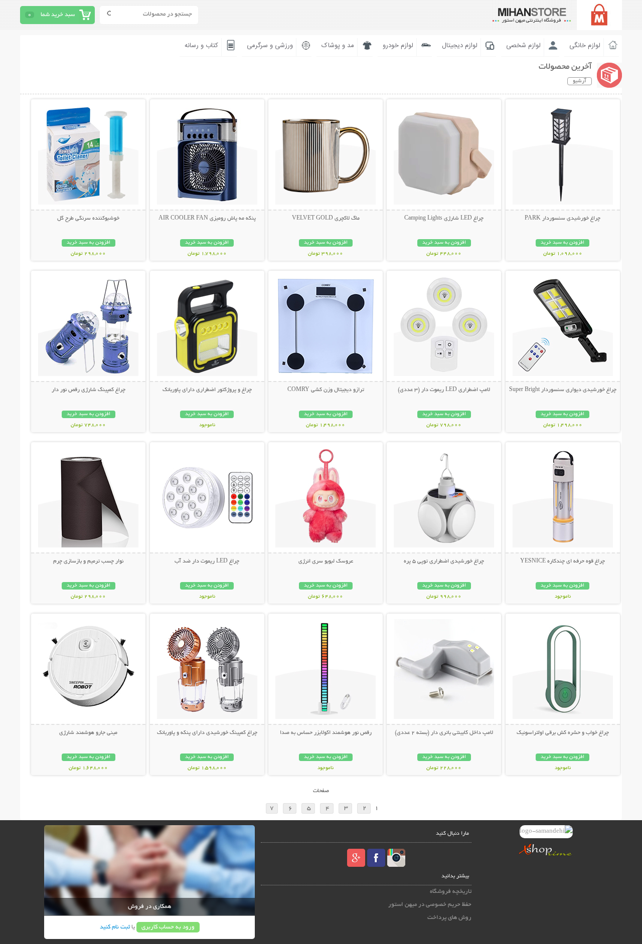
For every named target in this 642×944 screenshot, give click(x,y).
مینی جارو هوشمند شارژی (88, 733)
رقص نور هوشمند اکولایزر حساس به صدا (326, 733)
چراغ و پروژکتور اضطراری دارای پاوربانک (207, 390)
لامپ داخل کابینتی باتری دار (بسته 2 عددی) (444, 733)
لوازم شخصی (523, 45)
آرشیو (579, 81)
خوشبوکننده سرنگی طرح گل (88, 219)
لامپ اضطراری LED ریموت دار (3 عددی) (444, 390)
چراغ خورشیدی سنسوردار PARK (562, 219)
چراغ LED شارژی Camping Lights (444, 219)
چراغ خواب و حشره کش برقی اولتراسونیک (563, 733)
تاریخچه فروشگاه (450, 891)
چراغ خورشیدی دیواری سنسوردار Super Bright (562, 390)
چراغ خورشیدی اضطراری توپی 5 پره (444, 561)
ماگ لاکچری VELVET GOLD (326, 219)
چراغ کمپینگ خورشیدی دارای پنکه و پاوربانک (207, 733)
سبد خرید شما (58, 15)
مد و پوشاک (338, 45)
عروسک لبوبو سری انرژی (325, 561)
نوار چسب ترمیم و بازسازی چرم (88, 561)
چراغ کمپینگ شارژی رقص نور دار (88, 390)
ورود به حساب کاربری (168, 927)
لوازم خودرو (398, 45)
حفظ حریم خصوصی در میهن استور (429, 904)
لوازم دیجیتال (459, 45)
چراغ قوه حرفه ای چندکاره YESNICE (562, 561)
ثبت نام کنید (115, 927)
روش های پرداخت (449, 917)
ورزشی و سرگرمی (270, 45)
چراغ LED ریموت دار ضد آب (207, 561)
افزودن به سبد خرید (562, 243)
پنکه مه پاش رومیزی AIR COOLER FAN (207, 219)
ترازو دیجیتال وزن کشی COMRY (325, 390)
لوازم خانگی (584, 45)
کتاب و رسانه (201, 45)
